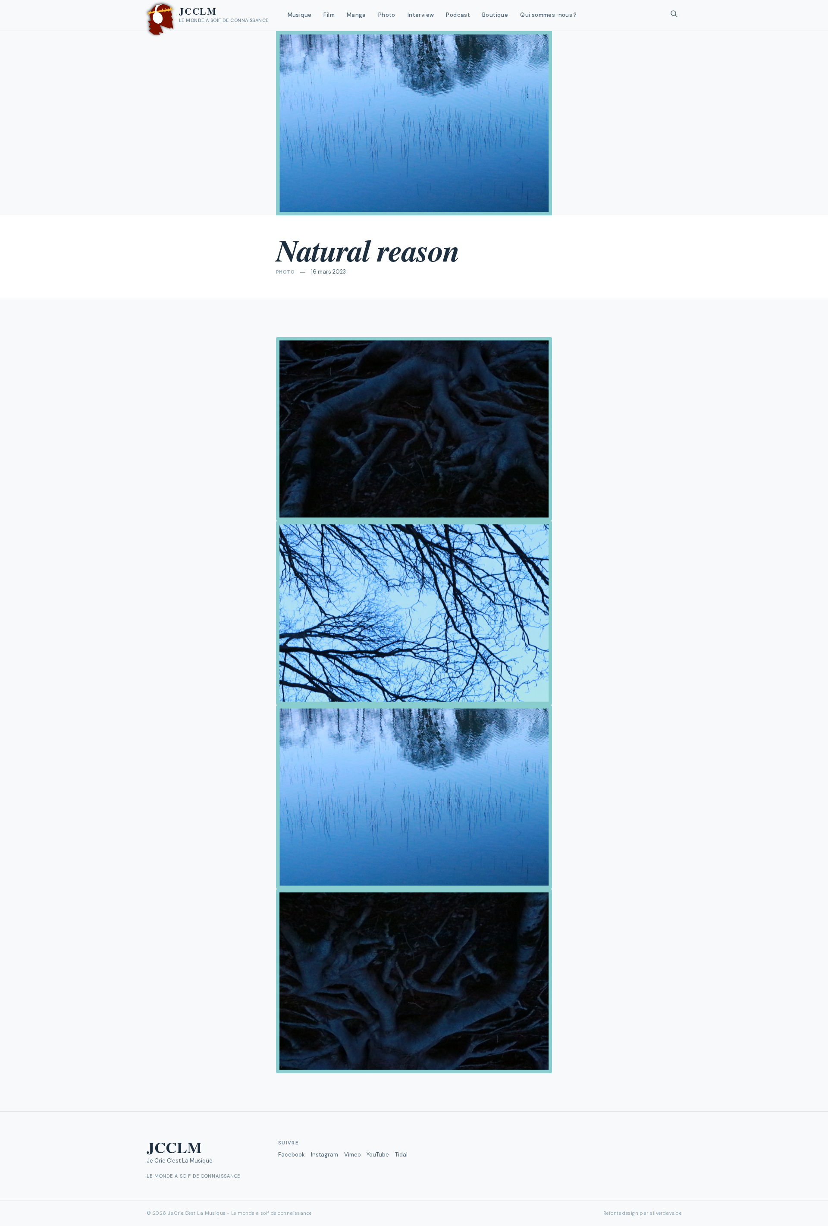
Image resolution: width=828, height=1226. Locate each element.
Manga (356, 15)
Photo (386, 15)
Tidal (401, 1154)
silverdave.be (665, 1213)
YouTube (378, 1154)
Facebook (291, 1154)
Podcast (458, 15)
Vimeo (352, 1154)
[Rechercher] (674, 15)
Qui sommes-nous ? (548, 15)
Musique (300, 15)
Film (329, 15)
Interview (421, 15)
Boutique (495, 15)
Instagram (324, 1154)
